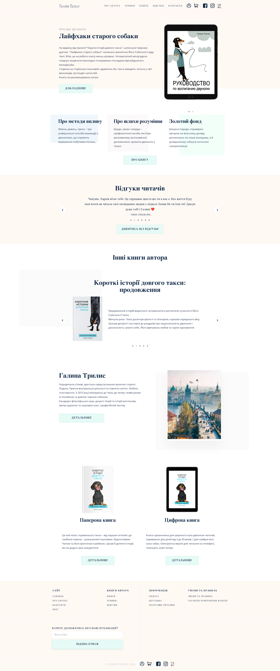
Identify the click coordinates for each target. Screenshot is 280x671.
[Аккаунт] (189, 7)
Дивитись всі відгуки (140, 229)
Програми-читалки (162, 605)
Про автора (112, 6)
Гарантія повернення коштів (208, 601)
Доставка (155, 601)
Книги (143, 6)
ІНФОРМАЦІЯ (158, 590)
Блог (55, 610)
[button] (62, 210)
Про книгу (140, 160)
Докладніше (75, 88)
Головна (58, 596)
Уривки (130, 6)
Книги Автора (118, 590)
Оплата (154, 596)
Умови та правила (202, 590)
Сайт (56, 590)
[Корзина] (196, 6)
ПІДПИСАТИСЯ (87, 644)
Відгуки (158, 6)
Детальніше (82, 418)
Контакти (175, 6)
